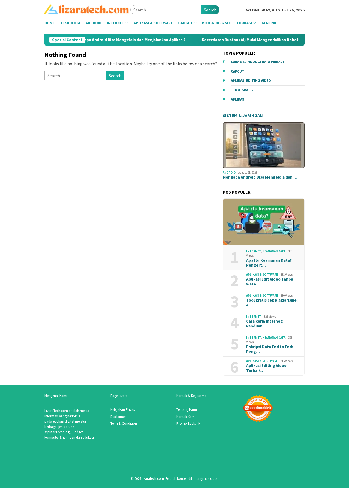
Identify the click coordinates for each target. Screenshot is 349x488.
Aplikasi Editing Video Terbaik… (266, 368)
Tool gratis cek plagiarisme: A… (272, 303)
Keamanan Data (274, 251)
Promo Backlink (188, 423)
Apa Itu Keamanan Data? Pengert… (269, 263)
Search (210, 10)
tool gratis (242, 90)
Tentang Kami (186, 409)
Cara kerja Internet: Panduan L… (264, 324)
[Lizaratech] (87, 9)
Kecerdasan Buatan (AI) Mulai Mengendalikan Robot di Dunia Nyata (255, 39)
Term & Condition (123, 423)
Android (229, 172)
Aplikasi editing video (251, 80)
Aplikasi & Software (262, 274)
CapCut (237, 71)
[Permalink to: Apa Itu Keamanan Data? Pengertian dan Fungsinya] (264, 222)
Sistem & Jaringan (243, 115)
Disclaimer (118, 416)
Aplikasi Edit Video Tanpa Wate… (269, 282)
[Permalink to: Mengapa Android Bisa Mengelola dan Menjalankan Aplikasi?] (264, 145)
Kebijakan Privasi (123, 409)
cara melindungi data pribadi (257, 61)
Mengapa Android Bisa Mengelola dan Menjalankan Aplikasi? (121, 39)
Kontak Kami (185, 416)
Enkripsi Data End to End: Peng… (269, 349)
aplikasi (238, 99)
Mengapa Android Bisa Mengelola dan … (260, 177)
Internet (253, 251)
